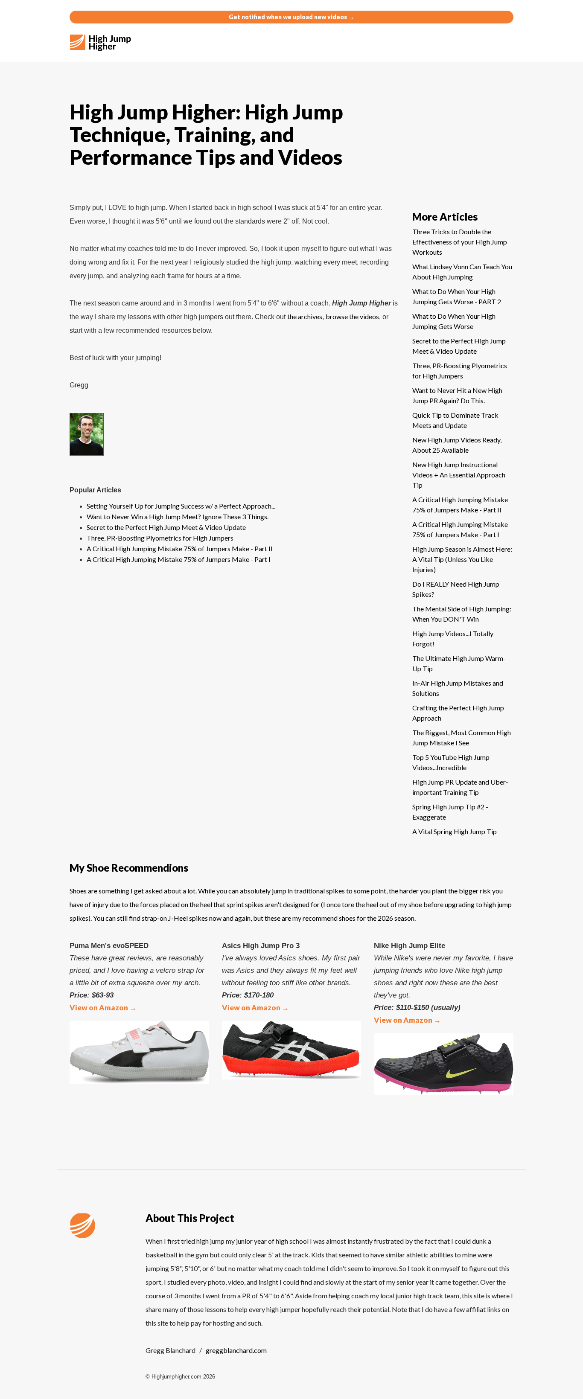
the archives (304, 316)
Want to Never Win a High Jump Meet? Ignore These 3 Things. (177, 516)
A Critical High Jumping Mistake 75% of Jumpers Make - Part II (180, 548)
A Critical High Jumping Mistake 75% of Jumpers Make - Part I (179, 559)
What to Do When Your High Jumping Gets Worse (454, 321)
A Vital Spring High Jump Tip (454, 831)
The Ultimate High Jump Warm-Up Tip (459, 663)
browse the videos (352, 316)
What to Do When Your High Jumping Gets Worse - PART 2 (456, 296)
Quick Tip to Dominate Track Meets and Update (455, 420)
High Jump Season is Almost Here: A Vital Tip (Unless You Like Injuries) (462, 559)
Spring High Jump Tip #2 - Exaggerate (450, 812)
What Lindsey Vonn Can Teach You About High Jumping (462, 271)
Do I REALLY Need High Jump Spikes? (455, 589)
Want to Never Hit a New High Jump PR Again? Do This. (457, 395)
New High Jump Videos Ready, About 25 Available (456, 445)
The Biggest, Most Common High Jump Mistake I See (461, 737)
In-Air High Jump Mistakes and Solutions (457, 688)
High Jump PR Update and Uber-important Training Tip (460, 787)
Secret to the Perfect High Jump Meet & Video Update (166, 527)
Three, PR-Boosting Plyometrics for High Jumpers (160, 538)
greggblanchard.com (236, 1350)
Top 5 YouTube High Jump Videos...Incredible (451, 762)
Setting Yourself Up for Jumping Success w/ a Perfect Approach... (181, 506)
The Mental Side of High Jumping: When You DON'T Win (461, 614)
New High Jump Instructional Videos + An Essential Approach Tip (458, 474)
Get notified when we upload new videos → (291, 16)
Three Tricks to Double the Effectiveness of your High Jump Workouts (459, 241)
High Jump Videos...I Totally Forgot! (452, 638)
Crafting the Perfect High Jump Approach (458, 713)
